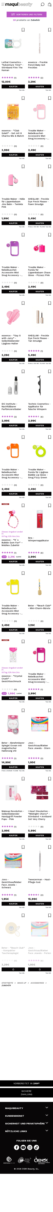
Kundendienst (14, 1115)
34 (17, 536)
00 (3, 536)
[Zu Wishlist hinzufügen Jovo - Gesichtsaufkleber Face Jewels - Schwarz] (13, 847)
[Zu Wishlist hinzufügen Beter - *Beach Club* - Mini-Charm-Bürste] (39, 573)
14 (13, 536)
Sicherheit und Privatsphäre (25, 1123)
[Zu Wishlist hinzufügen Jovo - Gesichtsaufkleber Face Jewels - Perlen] (39, 915)
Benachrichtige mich (13, 969)
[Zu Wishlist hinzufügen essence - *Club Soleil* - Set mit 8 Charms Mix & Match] (13, 98)
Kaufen (13, 86)
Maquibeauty (14, 1108)
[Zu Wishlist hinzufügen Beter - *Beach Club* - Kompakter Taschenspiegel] (13, 915)
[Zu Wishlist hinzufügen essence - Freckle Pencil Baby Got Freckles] (39, 30)
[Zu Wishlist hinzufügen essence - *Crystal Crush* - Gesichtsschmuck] (13, 641)
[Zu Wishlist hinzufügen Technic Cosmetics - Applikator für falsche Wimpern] (39, 371)
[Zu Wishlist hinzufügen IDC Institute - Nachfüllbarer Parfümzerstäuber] (13, 371)
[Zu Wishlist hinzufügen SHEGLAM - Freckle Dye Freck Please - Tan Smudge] (39, 303)
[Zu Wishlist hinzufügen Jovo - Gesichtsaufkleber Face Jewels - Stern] (39, 710)
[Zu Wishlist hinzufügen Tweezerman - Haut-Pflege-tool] (39, 847)
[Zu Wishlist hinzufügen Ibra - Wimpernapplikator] (39, 505)
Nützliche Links (16, 1131)
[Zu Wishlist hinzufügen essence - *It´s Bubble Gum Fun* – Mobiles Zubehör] (13, 505)
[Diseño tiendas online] (42, 1160)
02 (9, 536)
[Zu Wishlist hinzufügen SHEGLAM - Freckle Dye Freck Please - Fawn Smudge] (39, 166)
